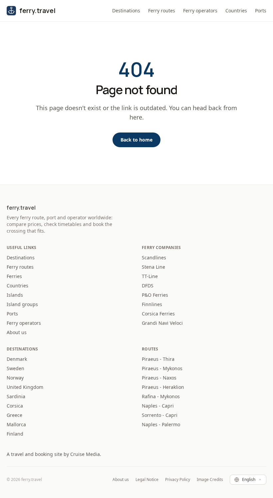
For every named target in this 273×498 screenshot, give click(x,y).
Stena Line (153, 267)
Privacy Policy (177, 479)
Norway (15, 378)
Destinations (126, 10)
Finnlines (152, 304)
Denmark (17, 359)
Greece (14, 415)
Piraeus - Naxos (159, 378)
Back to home (136, 140)
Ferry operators (200, 10)
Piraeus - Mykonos (162, 368)
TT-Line (150, 276)
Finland (15, 434)
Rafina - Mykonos (161, 396)
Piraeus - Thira (158, 359)
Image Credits (210, 479)
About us (17, 332)
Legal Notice (147, 479)
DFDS (147, 285)
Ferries (14, 276)
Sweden (15, 368)
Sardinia (16, 396)
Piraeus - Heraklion (163, 387)
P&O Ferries (155, 295)
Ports (260, 10)
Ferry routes (161, 10)
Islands (15, 295)
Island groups (22, 304)
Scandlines (154, 257)
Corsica (15, 406)
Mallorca (16, 424)
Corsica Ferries (158, 313)
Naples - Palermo (161, 424)
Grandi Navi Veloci (162, 323)
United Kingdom (25, 387)
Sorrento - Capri (159, 415)
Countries (236, 10)
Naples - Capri (158, 406)
